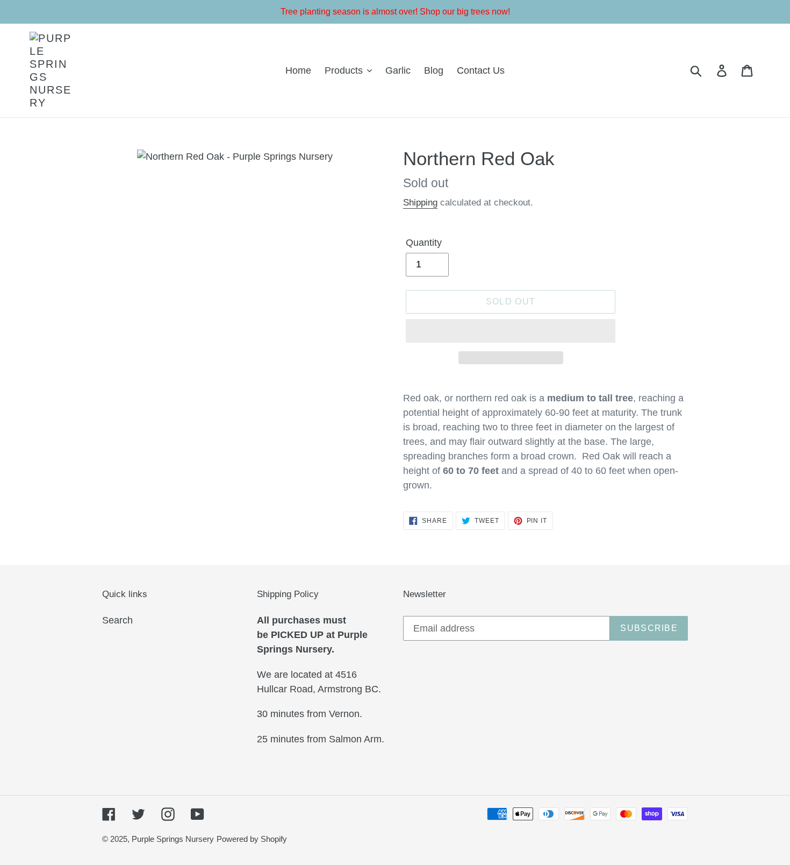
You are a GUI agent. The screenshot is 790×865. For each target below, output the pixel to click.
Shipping (420, 202)
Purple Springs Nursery (173, 838)
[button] (510, 331)
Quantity (424, 242)
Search (117, 620)
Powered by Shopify (252, 838)
